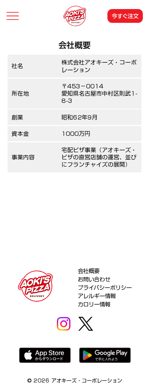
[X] (86, 324)
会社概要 (88, 271)
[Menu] (12, 16)
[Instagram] (64, 324)
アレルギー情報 (97, 296)
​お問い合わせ (94, 279)
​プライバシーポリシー (105, 287)
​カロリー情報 (94, 304)
